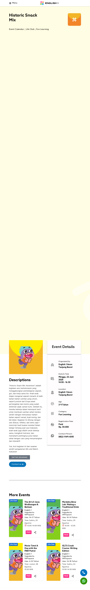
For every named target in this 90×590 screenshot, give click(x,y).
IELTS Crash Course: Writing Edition (69, 548)
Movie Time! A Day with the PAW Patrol (31, 548)
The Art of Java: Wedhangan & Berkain (32, 504)
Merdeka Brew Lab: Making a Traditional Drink (70, 504)
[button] (17, 464)
